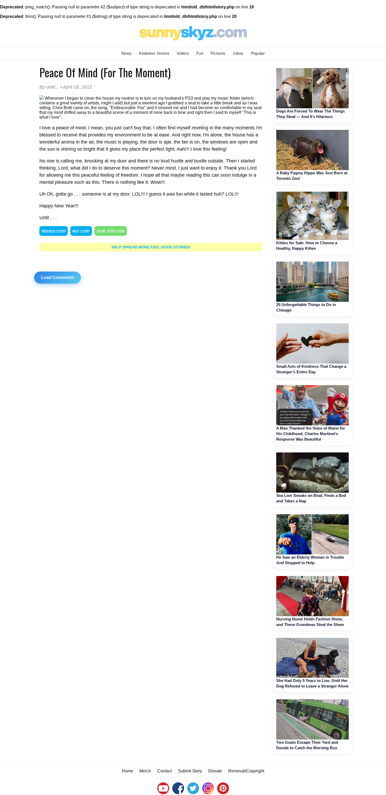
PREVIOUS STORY (53, 231)
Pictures (218, 53)
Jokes (238, 53)
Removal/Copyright (246, 771)
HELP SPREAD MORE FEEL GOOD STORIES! (151, 247)
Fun (199, 53)
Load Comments (57, 277)
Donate (215, 771)
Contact (164, 771)
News (126, 53)
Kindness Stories (154, 53)
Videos (183, 53)
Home (127, 771)
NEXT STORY (81, 231)
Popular (258, 53)
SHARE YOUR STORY (111, 231)
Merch (145, 771)
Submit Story (190, 771)
